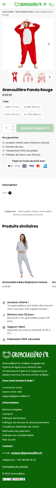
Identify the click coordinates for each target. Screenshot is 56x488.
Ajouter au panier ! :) (35, 129)
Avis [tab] (6, 193)
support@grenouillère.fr (16, 396)
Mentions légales (12, 409)
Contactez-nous (12, 387)
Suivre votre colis (12, 391)
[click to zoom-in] (28, 44)
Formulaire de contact (15, 466)
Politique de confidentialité (18, 435)
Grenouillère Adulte (24, 11)
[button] (49, 44)
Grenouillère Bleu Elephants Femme (24, 282)
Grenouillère (8, 11)
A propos (7, 413)
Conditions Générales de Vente (20, 426)
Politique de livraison (14, 418)
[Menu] (7, 4)
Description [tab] (9, 185)
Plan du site (9, 439)
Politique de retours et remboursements (25, 422)
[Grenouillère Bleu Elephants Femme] (24, 255)
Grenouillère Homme (32, 214)
